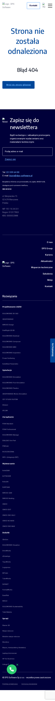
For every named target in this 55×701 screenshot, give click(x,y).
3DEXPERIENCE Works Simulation (14, 394)
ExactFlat (5, 595)
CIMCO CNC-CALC (8, 515)
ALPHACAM (6, 476)
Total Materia (7, 612)
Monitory (5, 642)
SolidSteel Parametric (10, 364)
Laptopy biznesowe (9, 653)
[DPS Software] (11, 5)
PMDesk (5, 446)
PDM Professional (9, 429)
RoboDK (5, 482)
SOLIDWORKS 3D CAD (10, 314)
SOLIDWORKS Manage (10, 435)
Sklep (50, 280)
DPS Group (47, 248)
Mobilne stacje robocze (11, 637)
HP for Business (8, 659)
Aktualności (47, 261)
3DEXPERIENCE (7, 319)
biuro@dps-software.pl (20, 175)
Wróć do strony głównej (18, 85)
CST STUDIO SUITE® (10, 399)
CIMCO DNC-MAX (8, 526)
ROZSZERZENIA (8, 452)
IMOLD (4, 601)
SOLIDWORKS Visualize (11, 545)
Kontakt (33, 5)
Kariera (49, 255)
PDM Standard (7, 424)
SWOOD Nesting (8, 498)
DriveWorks (6, 551)
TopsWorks (6, 562)
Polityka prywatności (10, 684)
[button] (12, 669)
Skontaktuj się (52, 350)
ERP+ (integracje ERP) (10, 457)
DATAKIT (5, 584)
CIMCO (4, 504)
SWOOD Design (8, 325)
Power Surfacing (8, 358)
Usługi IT (5, 664)
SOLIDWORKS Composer (11, 342)
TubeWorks (6, 579)
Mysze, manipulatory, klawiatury (14, 648)
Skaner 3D (6, 625)
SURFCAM (6, 487)
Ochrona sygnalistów (29, 684)
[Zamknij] (17, 664)
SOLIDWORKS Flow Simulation (13, 383)
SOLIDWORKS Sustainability (12, 607)
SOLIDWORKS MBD (9, 347)
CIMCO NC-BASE (8, 521)
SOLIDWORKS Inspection (11, 353)
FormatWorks (7, 590)
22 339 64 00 (12, 172)
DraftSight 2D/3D (8, 330)
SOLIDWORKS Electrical (10, 336)
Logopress (6, 567)
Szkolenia (48, 274)
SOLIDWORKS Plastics (10, 388)
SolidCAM (6, 470)
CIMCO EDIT (6, 510)
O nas (50, 242)
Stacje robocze (7, 631)
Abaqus (5, 405)
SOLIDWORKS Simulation (11, 377)
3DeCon (5, 539)
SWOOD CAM (7, 493)
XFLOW (5, 411)
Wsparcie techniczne (42, 267)
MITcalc (5, 573)
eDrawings (6, 556)
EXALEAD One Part (9, 441)
